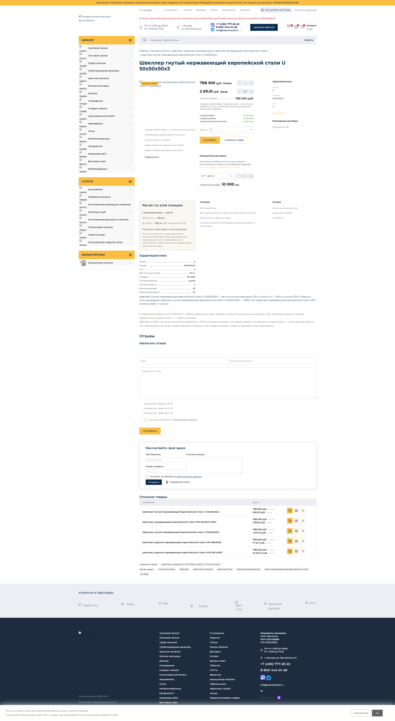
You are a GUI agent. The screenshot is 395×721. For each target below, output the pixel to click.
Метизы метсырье (170, 656)
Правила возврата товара (224, 697)
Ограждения (166, 665)
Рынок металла (219, 647)
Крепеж (164, 661)
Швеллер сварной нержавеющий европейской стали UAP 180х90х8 (181, 542)
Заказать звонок (264, 27)
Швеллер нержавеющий (248, 569)
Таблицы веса (218, 684)
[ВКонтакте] (261, 691)
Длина (203, 129)
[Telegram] (212, 29)
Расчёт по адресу (208, 167)
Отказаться (361, 713)
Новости (215, 637)
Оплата (187, 10)
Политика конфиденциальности (97, 702)
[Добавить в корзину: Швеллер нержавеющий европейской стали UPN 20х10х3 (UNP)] (290, 521)
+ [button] (252, 83)
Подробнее (278, 113)
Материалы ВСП (168, 697)
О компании (170, 10)
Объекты (215, 665)
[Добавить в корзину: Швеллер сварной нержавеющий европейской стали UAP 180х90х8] (290, 541)
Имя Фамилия (153, 454)
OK (377, 713)
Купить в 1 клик (234, 140)
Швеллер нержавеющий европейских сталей (286, 569)
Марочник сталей (220, 688)
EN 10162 (144, 574)
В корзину (210, 140)
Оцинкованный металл (173, 674)
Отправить (150, 431)
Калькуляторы (93, 254)
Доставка (201, 10)
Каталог (88, 40)
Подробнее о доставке (229, 167)
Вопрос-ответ (218, 661)
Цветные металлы (170, 651)
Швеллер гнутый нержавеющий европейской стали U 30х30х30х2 (180, 532)
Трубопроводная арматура (175, 647)
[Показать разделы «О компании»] (178, 9)
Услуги (213, 10)
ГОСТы (214, 670)
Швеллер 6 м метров (203, 569)
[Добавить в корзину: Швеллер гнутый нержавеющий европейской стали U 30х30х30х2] (290, 531)
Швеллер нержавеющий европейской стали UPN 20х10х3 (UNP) (179, 522)
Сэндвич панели (169, 670)
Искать (309, 40)
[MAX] (212, 25)
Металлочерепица (170, 688)
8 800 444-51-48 (226, 27)
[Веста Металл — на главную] (96, 20)
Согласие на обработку (162, 476)
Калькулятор (228, 10)
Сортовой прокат (166, 569)
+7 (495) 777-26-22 (227, 24)
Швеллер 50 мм (224, 569)
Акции (214, 693)
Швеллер (184, 569)
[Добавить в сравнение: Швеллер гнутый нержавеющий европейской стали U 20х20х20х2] (296, 510)
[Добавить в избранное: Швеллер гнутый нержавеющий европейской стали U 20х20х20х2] (303, 510)
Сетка (162, 684)
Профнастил (166, 693)
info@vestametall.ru (227, 30)
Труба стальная (168, 642)
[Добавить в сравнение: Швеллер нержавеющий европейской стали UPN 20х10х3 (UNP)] (296, 521)
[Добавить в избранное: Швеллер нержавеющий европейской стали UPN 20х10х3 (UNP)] (303, 521)
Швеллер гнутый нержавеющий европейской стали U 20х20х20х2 (180, 512)
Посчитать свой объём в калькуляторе (164, 229)
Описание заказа (195, 454)
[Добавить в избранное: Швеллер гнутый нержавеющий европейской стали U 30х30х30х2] (303, 531)
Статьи (214, 642)
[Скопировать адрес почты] (240, 30)
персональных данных (185, 419)
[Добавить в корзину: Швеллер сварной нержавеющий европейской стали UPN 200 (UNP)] (290, 551)
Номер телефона (154, 466)
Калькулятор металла (222, 679)
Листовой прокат (169, 637)
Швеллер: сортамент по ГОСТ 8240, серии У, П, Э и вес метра (191, 564)
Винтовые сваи (168, 702)
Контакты (245, 10)
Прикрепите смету (180, 482)
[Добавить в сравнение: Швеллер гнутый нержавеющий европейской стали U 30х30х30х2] (296, 531)
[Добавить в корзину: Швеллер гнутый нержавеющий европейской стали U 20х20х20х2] (290, 510)
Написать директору (305, 10)
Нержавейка (166, 679)
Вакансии (215, 674)
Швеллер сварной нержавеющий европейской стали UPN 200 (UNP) (182, 552)
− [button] (238, 83)
